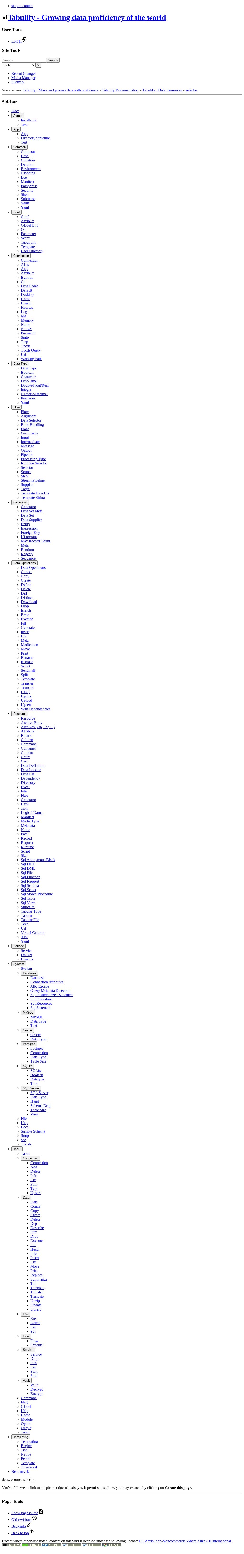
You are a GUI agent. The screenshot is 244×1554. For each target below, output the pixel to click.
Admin (17, 115)
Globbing (28, 173)
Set (32, 1331)
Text (24, 924)
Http (24, 1123)
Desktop (27, 295)
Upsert (26, 705)
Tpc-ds (26, 1144)
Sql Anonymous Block (38, 860)
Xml (24, 937)
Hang (34, 1101)
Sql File (27, 873)
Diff (24, 593)
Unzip (25, 692)
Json (24, 808)
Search (53, 60)
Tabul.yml (28, 242)
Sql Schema (30, 885)
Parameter (28, 234)
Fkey (25, 795)
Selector (27, 467)
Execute (27, 619)
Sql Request (30, 881)
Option (26, 1424)
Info (33, 1176)
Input (25, 437)
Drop (25, 606)
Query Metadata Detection (50, 991)
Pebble (26, 1459)
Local (25, 1127)
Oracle (27, 1030)
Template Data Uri (35, 493)
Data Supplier (31, 520)
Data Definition (32, 765)
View (34, 1114)
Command (29, 744)
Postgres (29, 1044)
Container (28, 748)
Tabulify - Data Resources (162, 90)
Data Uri (27, 774)
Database (29, 973)
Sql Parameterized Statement (51, 995)
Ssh (23, 1140)
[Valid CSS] (91, 1546)
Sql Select (28, 890)
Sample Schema (33, 1131)
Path (24, 834)
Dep (33, 1223)
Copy (25, 576)
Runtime (27, 847)
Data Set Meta (31, 511)
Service (18, 946)
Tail (33, 1284)
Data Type (20, 363)
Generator (20, 502)
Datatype (37, 1079)
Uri (23, 355)
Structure (28, 907)
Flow (16, 407)
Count (25, 757)
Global (26, 1406)
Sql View (28, 903)
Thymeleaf (29, 1467)
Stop (33, 1376)
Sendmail (28, 670)
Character (28, 377)
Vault (25, 203)
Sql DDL (28, 864)
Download (29, 602)
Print (24, 653)
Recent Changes (23, 73)
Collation (28, 160)
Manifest (27, 182)
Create (26, 580)
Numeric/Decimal (34, 394)
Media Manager (23, 78)
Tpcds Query (31, 350)
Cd (23, 282)
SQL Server (31, 1088)
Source (26, 472)
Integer (26, 390)
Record (26, 838)
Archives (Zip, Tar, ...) (38, 727)
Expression (29, 528)
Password (28, 333)
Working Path (31, 359)
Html (25, 804)
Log (24, 177)
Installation (29, 120)
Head (34, 1249)
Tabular (26, 915)
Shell (25, 194)
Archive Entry (31, 723)
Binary (26, 735)
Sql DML (28, 868)
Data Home (29, 286)
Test (24, 142)
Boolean (27, 372)
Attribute (27, 221)
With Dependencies (35, 709)
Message (27, 446)
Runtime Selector (34, 463)
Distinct (27, 597)
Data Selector (31, 420)
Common (19, 147)
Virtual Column (32, 933)
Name (25, 325)
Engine (26, 1446)
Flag (24, 1402)
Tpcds (25, 346)
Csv (24, 761)
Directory (28, 783)
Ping (33, 1184)
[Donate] (31, 1546)
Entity (25, 524)
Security (27, 190)
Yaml (25, 207)
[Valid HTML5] (71, 1546)
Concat (26, 572)
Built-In (27, 277)
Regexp (27, 554)
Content (27, 753)
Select (25, 666)
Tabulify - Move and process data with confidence (60, 90)
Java (24, 124)
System (18, 964)
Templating (20, 1437)
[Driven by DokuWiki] (111, 1546)
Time (34, 1083)
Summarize (38, 1279)
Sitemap (17, 82)
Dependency (30, 778)
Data (26, 1197)
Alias (25, 264)
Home (25, 299)
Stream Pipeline (33, 480)
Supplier (27, 485)
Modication (29, 645)
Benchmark (20, 1471)
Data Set (27, 515)
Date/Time (29, 381)
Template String (33, 497)
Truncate (27, 688)
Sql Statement (40, 1008)
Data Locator (31, 770)
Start (33, 1371)
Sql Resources (41, 1003)
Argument (28, 416)
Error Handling (32, 425)
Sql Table (28, 898)
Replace (27, 662)
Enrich (26, 610)
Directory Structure (35, 138)
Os (23, 229)
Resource (19, 714)
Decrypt (36, 1389)
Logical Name (31, 813)
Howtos (27, 307)
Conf (16, 212)
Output (26, 450)
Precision (28, 398)
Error (25, 615)
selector (191, 90)
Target (25, 489)
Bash (25, 156)
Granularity (29, 433)
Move (25, 649)
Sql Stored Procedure (37, 894)
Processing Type (33, 459)
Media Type (30, 821)
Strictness (28, 199)
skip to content (22, 6)
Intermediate (30, 442)
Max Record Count (35, 541)
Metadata (28, 825)
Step (24, 476)
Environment (31, 169)
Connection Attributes (46, 982)
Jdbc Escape (39, 986)
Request (27, 843)
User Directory (32, 251)
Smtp (25, 337)
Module (27, 1419)
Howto (26, 303)
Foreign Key (30, 532)
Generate (28, 628)
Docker (26, 955)
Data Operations (24, 563)
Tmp (24, 342)
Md (23, 316)
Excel (25, 787)
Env (25, 1314)
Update (26, 696)
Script (25, 851)
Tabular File (30, 920)
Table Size (38, 1061)
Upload (26, 700)
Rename (27, 658)
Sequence (28, 558)
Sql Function (30, 877)
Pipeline (27, 455)
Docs (15, 111)
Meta (25, 545)
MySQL (28, 1012)
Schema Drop (40, 1106)
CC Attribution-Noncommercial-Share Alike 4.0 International (185, 1541)
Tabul (17, 1149)
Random (27, 550)
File (24, 791)
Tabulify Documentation (120, 90)
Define (26, 585)
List (24, 636)
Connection (21, 255)
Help (24, 1411)
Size (24, 855)
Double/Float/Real (35, 385)
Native (26, 1454)
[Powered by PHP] (51, 1546)
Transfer (27, 683)
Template (28, 247)
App (16, 129)
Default (26, 290)
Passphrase (29, 186)
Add (33, 1167)
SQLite (27, 1066)
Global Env (29, 225)
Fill (23, 623)
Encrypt (36, 1394)
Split (24, 675)
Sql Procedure (41, 999)
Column (27, 740)
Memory (27, 320)
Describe (37, 1228)
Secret (25, 238)
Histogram (29, 537)
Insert (25, 632)
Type (34, 1188)
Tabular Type (31, 911)
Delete (26, 589)
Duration (27, 164)
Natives (26, 329)
